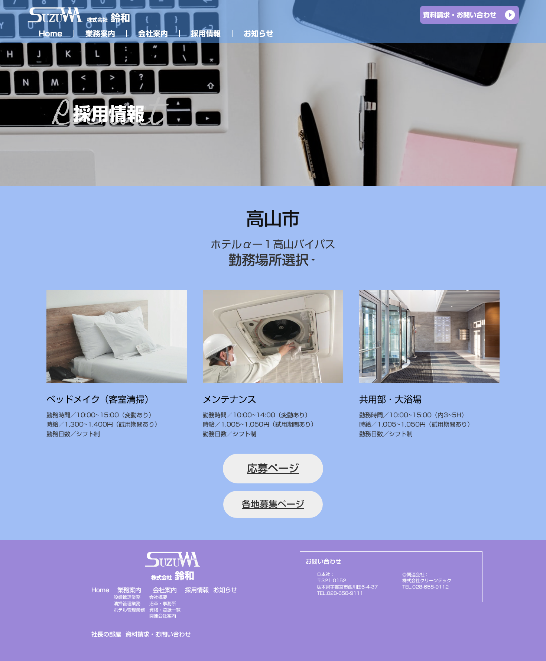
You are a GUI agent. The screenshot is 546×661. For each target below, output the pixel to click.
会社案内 (165, 590)
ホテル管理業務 (129, 610)
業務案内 (129, 590)
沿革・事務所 (162, 603)
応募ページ (273, 468)
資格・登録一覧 (165, 610)
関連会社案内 (162, 616)
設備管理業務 (127, 597)
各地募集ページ (273, 504)
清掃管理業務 (127, 603)
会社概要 (158, 597)
